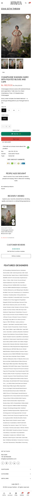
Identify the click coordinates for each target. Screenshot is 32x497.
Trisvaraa (25, 430)
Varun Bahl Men (20, 432)
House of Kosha (10, 314)
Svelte (23, 420)
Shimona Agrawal (7, 405)
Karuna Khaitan (19, 334)
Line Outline (21, 341)
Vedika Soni (13, 435)
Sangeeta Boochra (8, 395)
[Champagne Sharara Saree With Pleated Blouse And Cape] (8, 215)
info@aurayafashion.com (8, 459)
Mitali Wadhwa (7, 351)
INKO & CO (14, 319)
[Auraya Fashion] (16, 3)
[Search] (25, 3)
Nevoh (19, 356)
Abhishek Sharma (16, 270)
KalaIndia (25, 332)
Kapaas (5, 334)
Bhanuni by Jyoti (12, 290)
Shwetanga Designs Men (14, 408)
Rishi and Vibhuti (22, 383)
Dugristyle (22, 300)
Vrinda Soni (21, 440)
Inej (10, 319)
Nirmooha (26, 359)
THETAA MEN (9, 430)
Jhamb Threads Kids (13, 327)
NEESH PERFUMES (16, 354)
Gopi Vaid (23, 309)
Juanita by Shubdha (18, 332)
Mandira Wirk (6, 344)
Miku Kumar (20, 349)
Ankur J (5, 280)
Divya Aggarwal (16, 300)
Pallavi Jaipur (17, 366)
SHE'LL (12, 403)
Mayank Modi (16, 346)
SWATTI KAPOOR (21, 423)
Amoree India (16, 277)
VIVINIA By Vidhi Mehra (11, 440)
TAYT (20, 425)
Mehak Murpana (7, 349)
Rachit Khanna (20, 376)
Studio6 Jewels (17, 420)
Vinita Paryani (11, 437)
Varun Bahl (13, 432)
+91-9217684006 (6, 457)
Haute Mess (19, 312)
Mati (11, 346)
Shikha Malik (25, 403)
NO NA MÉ (11, 366)
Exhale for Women (19, 307)
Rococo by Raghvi (7, 388)
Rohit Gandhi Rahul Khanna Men (11, 391)
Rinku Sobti (15, 383)
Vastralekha (6, 435)
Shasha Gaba (6, 403)
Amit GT (10, 277)
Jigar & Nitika (9, 329)
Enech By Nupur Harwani (18, 302)
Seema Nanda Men (12, 400)
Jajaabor (5, 324)
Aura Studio (23, 285)
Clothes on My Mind (8, 297)
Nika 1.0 (16, 359)
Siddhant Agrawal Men (14, 410)
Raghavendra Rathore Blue (17, 378)
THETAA (22, 427)
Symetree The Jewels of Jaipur (11, 425)
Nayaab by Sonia (7, 354)
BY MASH (5, 292)
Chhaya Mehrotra (21, 295)
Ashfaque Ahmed (7, 285)
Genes (14, 309)
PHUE (27, 371)
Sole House (11, 415)
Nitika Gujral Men (14, 364)
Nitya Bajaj (21, 364)
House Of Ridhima (19, 314)
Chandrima (26, 292)
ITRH (9, 322)
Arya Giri (15, 282)
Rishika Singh (6, 386)
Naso (26, 351)
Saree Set (11, 156)
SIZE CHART (8, 142)
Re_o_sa (6, 383)
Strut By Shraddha (18, 418)
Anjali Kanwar (23, 277)
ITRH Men (12, 322)
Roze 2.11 (9, 393)
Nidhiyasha (11, 359)
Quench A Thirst (12, 376)
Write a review (16, 256)
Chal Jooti (10, 292)
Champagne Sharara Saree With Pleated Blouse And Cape (7, 231)
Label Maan (25, 336)
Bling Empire (20, 290)
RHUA (10, 383)
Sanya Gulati (16, 395)
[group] (16, 36)
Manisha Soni (6, 346)
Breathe (26, 290)
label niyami (13, 339)
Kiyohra (14, 336)
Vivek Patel (18, 437)
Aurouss (5, 287)
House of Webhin (22, 317)
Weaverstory (12, 442)
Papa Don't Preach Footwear (21, 368)
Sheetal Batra (17, 403)
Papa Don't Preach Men (9, 371)
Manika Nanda (24, 344)
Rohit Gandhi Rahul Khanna (20, 388)
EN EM (9, 302)
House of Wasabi (12, 317)
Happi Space (12, 312)
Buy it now (16, 139)
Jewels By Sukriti (18, 324)
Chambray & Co (18, 292)
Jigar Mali (25, 329)
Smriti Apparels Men (16, 413)
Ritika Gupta (13, 386)
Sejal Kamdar (21, 400)
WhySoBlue (19, 442)
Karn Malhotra (11, 334)
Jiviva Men (9, 332)
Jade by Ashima (20, 322)
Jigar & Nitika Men (17, 329)
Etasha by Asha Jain (15, 304)
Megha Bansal (24, 346)
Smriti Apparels (7, 413)
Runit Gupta (15, 393)
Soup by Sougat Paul (19, 415)
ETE (21, 304)
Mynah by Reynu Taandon (17, 351)
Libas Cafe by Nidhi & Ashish (10, 341)
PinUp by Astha (7, 373)
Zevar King (24, 442)
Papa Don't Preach (8, 368)
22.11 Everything (7, 270)
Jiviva (4, 332)
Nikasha (21, 359)
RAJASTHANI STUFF (14, 381)
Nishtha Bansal (15, 361)
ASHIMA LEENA (16, 285)
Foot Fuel (9, 309)
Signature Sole (24, 410)
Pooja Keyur (18, 373)
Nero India (6, 356)
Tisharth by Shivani (17, 430)
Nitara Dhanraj (23, 361)
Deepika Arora (7, 300)
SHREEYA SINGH (17, 405)
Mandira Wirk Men (15, 344)
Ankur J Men (10, 280)
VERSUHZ (19, 435)
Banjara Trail (19, 287)
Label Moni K (6, 339)
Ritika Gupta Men (21, 386)
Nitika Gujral (6, 364)
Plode (12, 373)
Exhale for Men (11, 307)
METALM (14, 349)
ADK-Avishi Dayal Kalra (16, 273)
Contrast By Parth (18, 297)
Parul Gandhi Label (20, 371)
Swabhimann (6, 423)
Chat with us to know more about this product (14, 147)
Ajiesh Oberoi (15, 275)
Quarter (6, 376)
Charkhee (5, 295)
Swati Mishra (13, 423)
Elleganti (5, 302)
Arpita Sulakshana (8, 282)
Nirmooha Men (7, 361)
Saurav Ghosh (7, 398)
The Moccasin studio (14, 427)
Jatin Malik (11, 324)
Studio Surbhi (9, 420)
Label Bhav (19, 336)
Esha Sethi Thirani (10, 8)
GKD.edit (18, 309)
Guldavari (5, 312)
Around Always (22, 280)
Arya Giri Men (21, 282)
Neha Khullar (24, 354)
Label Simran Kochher (22, 339)
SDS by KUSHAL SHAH (16, 398)
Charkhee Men (13, 295)
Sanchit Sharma (23, 393)
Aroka (15, 280)
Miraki (24, 349)
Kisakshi (9, 336)
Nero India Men (13, 356)
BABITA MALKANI (12, 287)
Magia (26, 341)
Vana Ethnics (6, 432)
